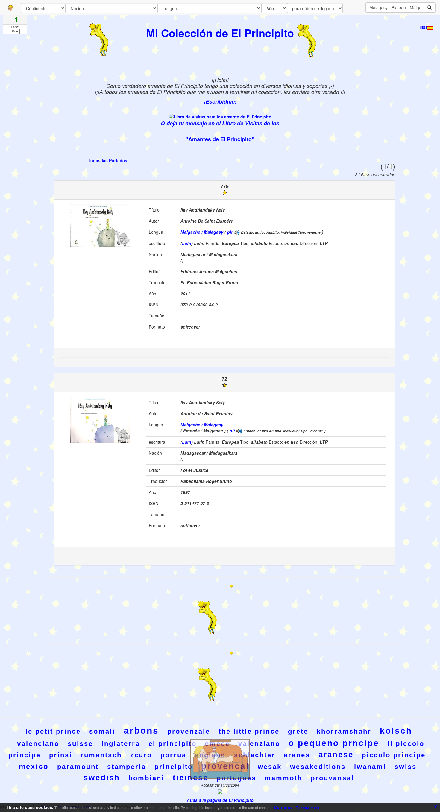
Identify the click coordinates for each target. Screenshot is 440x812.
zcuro (141, 755)
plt (230, 232)
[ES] (423, 27)
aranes (297, 755)
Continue (283, 807)
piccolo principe (394, 755)
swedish (102, 777)
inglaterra (120, 743)
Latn (186, 243)
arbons (141, 730)
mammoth (283, 778)
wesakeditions (318, 766)
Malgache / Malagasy (201, 232)
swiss (406, 766)
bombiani (146, 778)
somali (102, 731)
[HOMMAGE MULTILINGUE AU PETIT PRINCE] (237, 232)
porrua (173, 755)
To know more (307, 807)
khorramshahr (344, 731)
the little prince (249, 731)
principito (173, 766)
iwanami (370, 766)
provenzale (188, 731)
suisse (80, 743)
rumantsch (101, 755)
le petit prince (53, 731)
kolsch (396, 730)
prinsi (60, 755)
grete (298, 731)
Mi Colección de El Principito (220, 32)
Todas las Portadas (107, 160)
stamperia (126, 766)
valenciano (38, 743)
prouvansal (332, 778)
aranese (335, 754)
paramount (78, 766)
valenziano (259, 743)
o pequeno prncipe (334, 743)
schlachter (254, 755)
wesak (270, 766)
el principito (172, 743)
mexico (34, 766)
